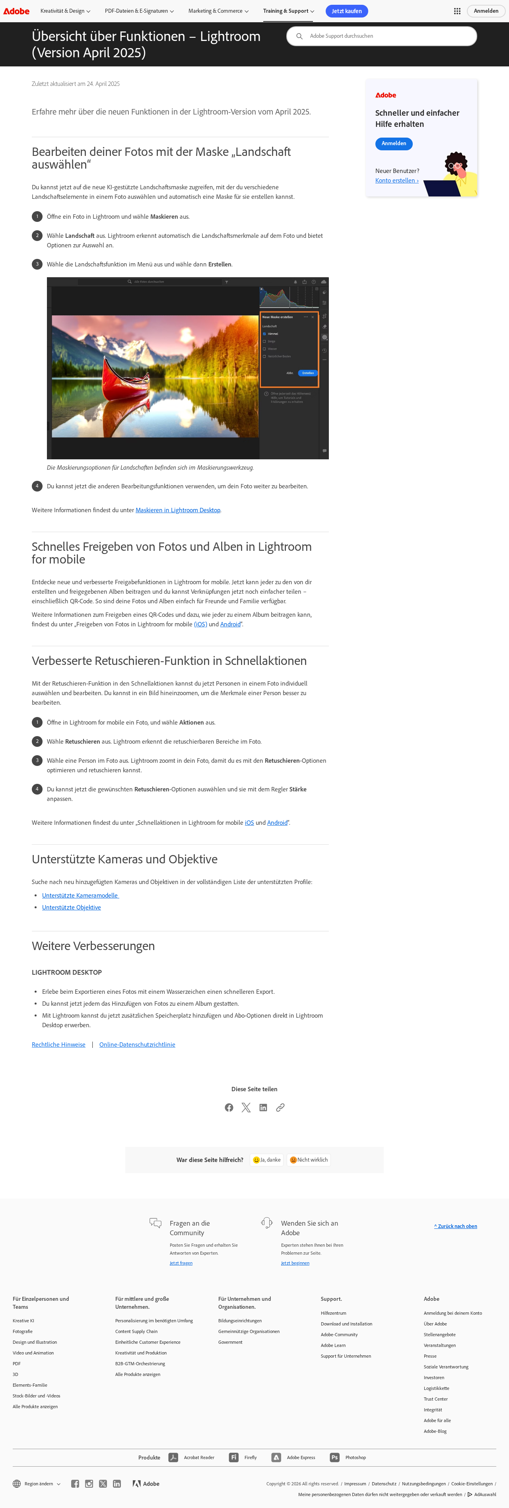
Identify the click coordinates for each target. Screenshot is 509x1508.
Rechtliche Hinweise (58, 1044)
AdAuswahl (485, 1494)
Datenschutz (384, 1484)
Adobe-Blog (435, 1431)
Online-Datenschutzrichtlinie (137, 1044)
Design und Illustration (35, 1342)
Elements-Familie (30, 1385)
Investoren (434, 1377)
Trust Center (436, 1399)
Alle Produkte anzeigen (35, 1406)
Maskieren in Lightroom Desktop (178, 510)
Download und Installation (346, 1324)
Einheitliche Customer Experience (148, 1342)
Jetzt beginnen (295, 1263)
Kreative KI (23, 1320)
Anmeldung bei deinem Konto (453, 1313)
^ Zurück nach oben (455, 1226)
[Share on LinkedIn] (263, 1110)
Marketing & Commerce (215, 11)
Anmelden (486, 11)
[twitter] (103, 1484)
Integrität (433, 1410)
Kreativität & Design (62, 11)
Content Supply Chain (136, 1331)
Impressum (355, 1484)
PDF (17, 1363)
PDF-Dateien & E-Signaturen (136, 11)
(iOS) (200, 624)
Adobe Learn (333, 1345)
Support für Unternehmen (346, 1356)
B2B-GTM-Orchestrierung (140, 1363)
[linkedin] (117, 1484)
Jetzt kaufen (347, 11)
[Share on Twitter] (246, 1110)
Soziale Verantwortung (446, 1367)
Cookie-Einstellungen (472, 1484)
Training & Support (285, 11)
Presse (430, 1356)
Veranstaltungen (440, 1345)
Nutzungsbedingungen (424, 1484)
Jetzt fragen (181, 1263)
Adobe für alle (437, 1420)
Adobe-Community (339, 1334)
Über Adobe (435, 1324)
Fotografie (23, 1331)
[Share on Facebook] (229, 1110)
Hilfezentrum (333, 1313)
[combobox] (381, 36)
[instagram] (89, 1484)
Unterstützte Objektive (71, 907)
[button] (457, 11)
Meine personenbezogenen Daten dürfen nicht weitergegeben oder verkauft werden (380, 1494)
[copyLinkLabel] (280, 1110)
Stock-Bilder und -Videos (36, 1396)
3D (15, 1374)
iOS (249, 822)
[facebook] (75, 1484)
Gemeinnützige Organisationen (249, 1331)
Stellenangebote (440, 1334)
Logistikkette (436, 1388)
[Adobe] (16, 11)
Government (230, 1342)
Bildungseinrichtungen (240, 1320)
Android (230, 624)
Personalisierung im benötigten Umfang (154, 1320)
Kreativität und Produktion (141, 1353)
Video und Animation (33, 1353)
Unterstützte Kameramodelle (80, 895)
